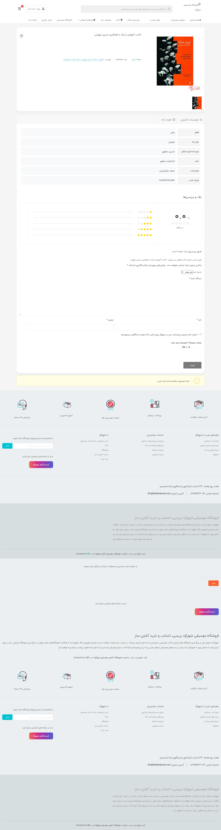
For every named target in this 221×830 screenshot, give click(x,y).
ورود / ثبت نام (34, 8)
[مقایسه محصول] (21, 36)
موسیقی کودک (133, 20)
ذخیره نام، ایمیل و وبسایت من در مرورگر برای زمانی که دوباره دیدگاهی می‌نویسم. (159, 334)
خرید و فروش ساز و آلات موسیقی (94, 441)
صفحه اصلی (194, 20)
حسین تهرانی (87, 59)
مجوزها (216, 454)
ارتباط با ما (33, 20)
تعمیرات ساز (106, 20)
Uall (88, 553)
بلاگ (106, 445)
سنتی (78, 59)
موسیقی (66, 59)
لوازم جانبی (155, 20)
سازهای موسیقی (178, 20)
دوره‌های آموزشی (87, 20)
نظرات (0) (166, 120)
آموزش (101, 59)
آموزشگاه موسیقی (64, 20)
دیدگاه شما (195, 278)
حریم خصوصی (158, 454)
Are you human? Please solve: (186, 343)
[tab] (190, 120)
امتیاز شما (197, 272)
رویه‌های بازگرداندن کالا (154, 445)
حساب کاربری (46, 20)
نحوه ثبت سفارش (211, 441)
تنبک (95, 59)
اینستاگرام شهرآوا (41, 464)
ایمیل (110, 320)
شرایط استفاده (158, 450)
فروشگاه (104, 450)
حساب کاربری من (101, 454)
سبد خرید (104, 459)
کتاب (117, 20)
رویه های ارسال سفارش (209, 445)
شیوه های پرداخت (211, 450)
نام (199, 320)
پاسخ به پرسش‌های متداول (153, 441)
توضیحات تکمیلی (189, 120)
